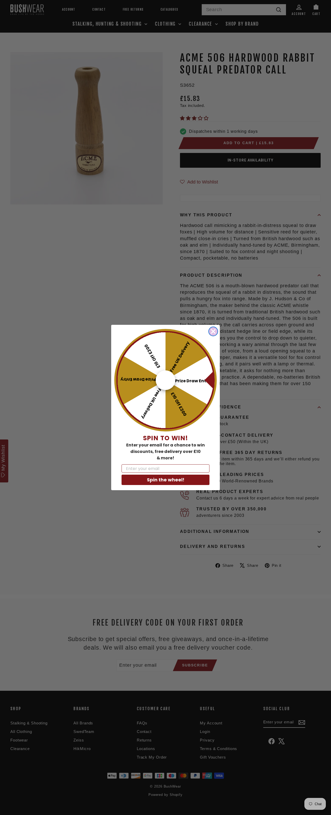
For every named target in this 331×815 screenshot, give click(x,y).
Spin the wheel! (165, 479)
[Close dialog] (213, 331)
